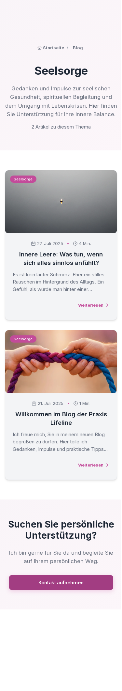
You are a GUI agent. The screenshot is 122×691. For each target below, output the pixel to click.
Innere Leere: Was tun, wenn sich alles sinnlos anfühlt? (61, 259)
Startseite (53, 47)
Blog (78, 47)
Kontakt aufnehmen (61, 582)
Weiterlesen (90, 305)
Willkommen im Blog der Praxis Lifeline (61, 418)
